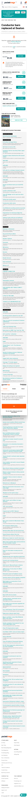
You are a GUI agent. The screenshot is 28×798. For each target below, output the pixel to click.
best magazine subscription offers (10, 106)
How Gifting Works (18, 751)
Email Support (17, 745)
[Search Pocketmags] (3, 7)
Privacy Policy (4, 760)
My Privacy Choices (5, 772)
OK (14, 406)
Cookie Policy (4, 770)
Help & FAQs (16, 742)
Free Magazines (4, 750)
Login (13, 46)
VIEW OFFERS (20, 108)
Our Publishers (4, 755)
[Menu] (2, 3)
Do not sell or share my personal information (14, 411)
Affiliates (3, 781)
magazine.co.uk (17, 783)
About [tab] (23, 388)
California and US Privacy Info (6, 764)
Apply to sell (4, 790)
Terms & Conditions (5, 767)
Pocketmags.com (17, 781)
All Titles (3, 742)
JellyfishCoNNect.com (19, 786)
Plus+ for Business (5, 757)
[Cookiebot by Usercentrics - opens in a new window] (20, 385)
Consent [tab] (5, 388)
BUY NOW (20, 56)
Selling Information (5, 787)
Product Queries (4, 778)
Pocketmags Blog (5, 752)
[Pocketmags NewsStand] (9, 2)
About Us (16, 778)
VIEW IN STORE (19, 120)
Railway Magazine (16, 41)
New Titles (3, 745)
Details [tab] (14, 388)
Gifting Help (16, 754)
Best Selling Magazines (6, 747)
